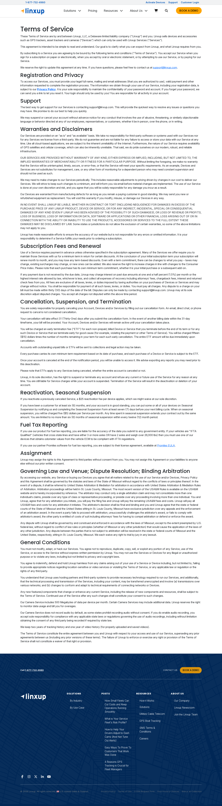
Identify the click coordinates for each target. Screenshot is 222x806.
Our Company (181, 700)
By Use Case (77, 707)
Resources (111, 10)
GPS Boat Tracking (149, 720)
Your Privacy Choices (168, 791)
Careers (143, 738)
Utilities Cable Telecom (152, 713)
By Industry (76, 700)
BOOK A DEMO (191, 670)
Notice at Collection (192, 791)
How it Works (146, 700)
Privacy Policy (108, 791)
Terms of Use (125, 791)
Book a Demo (188, 10)
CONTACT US (170, 670)
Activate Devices (156, 2)
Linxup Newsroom (184, 707)
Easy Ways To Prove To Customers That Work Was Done (118, 751)
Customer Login (190, 2)
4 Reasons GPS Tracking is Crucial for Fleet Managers (117, 765)
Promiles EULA (166, 445)
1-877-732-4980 (35, 2)
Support (173, 2)
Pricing (92, 10)
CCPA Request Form (144, 791)
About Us (136, 10)
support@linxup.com (165, 67)
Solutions (70, 10)
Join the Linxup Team (186, 714)
